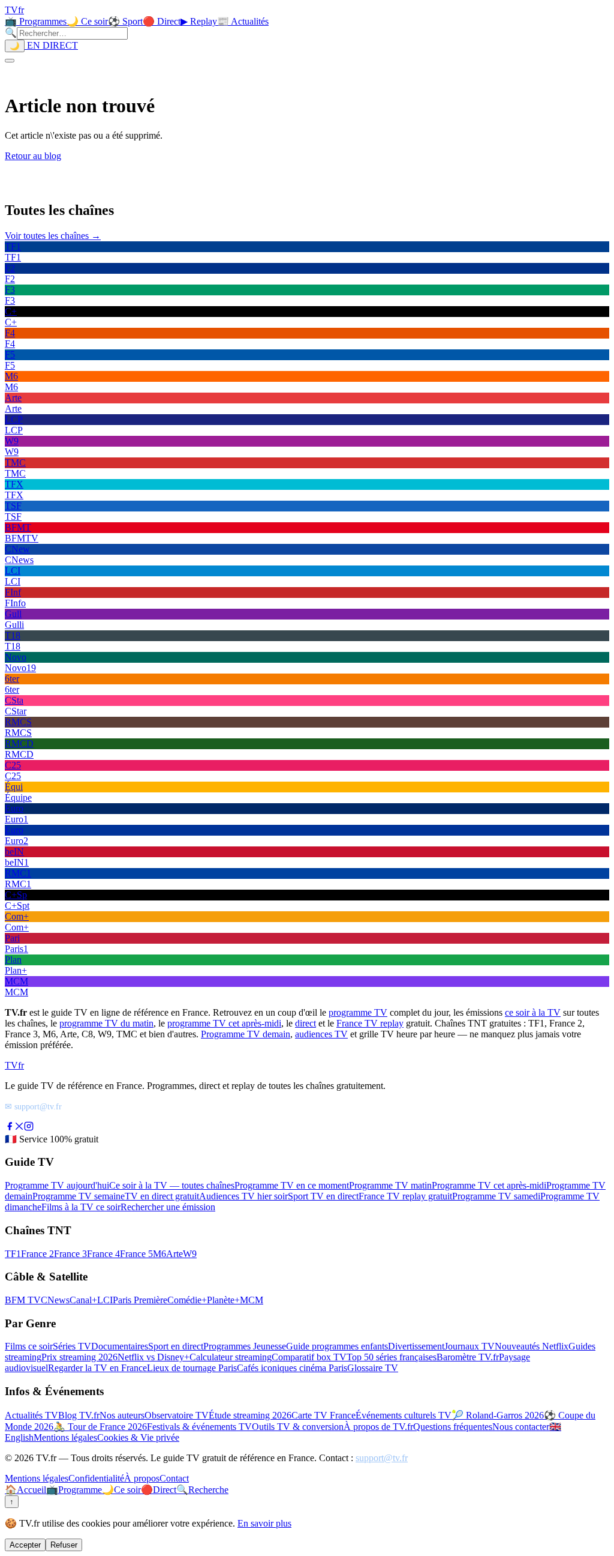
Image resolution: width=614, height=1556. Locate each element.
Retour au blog (33, 156)
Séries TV (72, 1346)
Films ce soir (29, 1346)
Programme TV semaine (78, 1196)
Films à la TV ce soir (81, 1207)
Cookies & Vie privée (138, 1437)
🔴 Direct (161, 21)
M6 (159, 1254)
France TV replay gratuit (405, 1196)
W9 (190, 1254)
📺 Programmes (36, 21)
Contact (174, 1478)
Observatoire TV (177, 1415)
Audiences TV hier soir (243, 1196)
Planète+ (223, 1300)
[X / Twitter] (19, 1128)
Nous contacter (520, 1427)
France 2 (37, 1254)
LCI (105, 1300)
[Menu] (9, 60)
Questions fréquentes (452, 1427)
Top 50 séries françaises (392, 1357)
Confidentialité (96, 1478)
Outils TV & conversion (298, 1427)
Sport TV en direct (323, 1196)
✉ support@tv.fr (33, 1106)
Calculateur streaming (230, 1357)
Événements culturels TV (404, 1415)
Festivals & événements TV (199, 1427)
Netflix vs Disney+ (153, 1357)
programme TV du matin (106, 1023)
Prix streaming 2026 (79, 1357)
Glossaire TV (372, 1368)
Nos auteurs (122, 1415)
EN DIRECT (51, 45)
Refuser (63, 1544)
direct (305, 1023)
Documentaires (119, 1346)
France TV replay (370, 1023)
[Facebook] (9, 1128)
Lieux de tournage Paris (192, 1368)
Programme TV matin (390, 1185)
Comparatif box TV (309, 1357)
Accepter (25, 1544)
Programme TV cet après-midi (489, 1185)
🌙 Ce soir (87, 21)
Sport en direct (175, 1346)
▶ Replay (198, 21)
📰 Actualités (243, 21)
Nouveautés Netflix (531, 1346)
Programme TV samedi (496, 1196)
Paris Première (140, 1300)
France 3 (70, 1254)
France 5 (136, 1254)
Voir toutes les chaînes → (53, 236)
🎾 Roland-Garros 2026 (498, 1415)
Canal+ (83, 1300)
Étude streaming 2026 (250, 1415)
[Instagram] (29, 1128)
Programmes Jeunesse (244, 1346)
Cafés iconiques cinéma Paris (292, 1368)
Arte (174, 1254)
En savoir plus (264, 1523)
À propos (141, 1478)
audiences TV (321, 1034)
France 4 (103, 1254)
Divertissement (416, 1346)
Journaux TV (469, 1346)
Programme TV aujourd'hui (57, 1185)
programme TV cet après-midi (224, 1023)
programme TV (358, 1012)
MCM (251, 1300)
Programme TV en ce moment (291, 1185)
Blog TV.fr (79, 1415)
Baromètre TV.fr (468, 1357)
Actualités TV (31, 1415)
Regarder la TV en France (97, 1368)
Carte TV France (323, 1415)
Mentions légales (65, 1437)
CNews (55, 1300)
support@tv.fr (382, 1458)
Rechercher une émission (168, 1207)
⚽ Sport (125, 21)
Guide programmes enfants (337, 1346)
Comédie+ (187, 1300)
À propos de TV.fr (378, 1427)
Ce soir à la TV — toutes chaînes (171, 1185)
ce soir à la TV (533, 1012)
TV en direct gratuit (162, 1196)
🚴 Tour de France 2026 (100, 1427)
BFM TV (23, 1300)
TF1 (13, 1254)
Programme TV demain (245, 1034)
